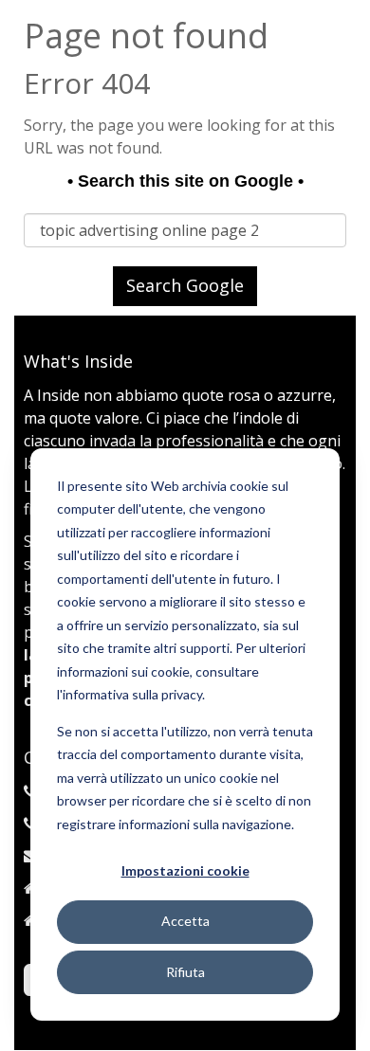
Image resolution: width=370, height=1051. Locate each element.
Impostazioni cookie (185, 870)
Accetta (185, 921)
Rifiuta (185, 972)
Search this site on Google (185, 181)
